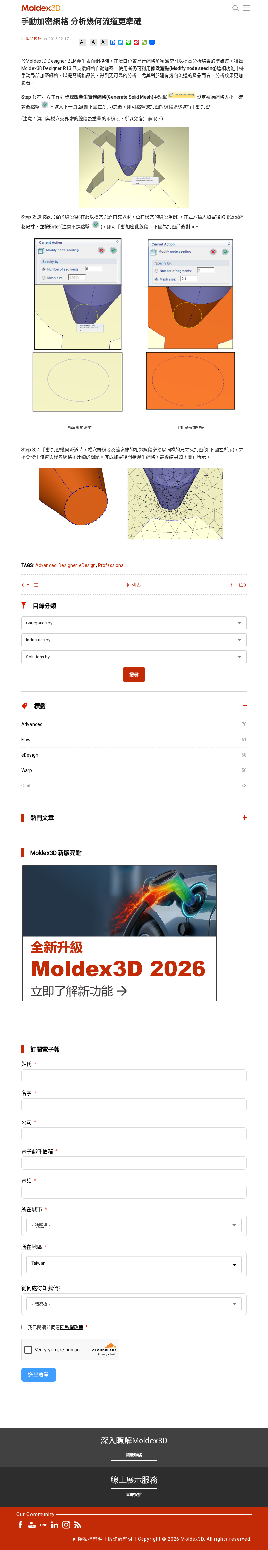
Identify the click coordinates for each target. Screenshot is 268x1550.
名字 (26, 1093)
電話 (26, 1180)
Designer (68, 565)
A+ (104, 42)
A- (82, 42)
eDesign (87, 565)
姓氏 (26, 1064)
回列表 (134, 585)
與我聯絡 (134, 1455)
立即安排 (134, 1495)
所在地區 (31, 1247)
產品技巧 (33, 38)
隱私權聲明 (90, 1539)
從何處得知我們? (41, 1288)
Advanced (46, 565)
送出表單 (38, 1375)
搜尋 (134, 674)
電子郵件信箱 (37, 1151)
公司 (26, 1122)
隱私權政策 (71, 1327)
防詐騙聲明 (120, 1539)
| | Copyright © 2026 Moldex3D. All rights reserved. (165, 1539)
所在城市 (31, 1209)
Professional (111, 565)
